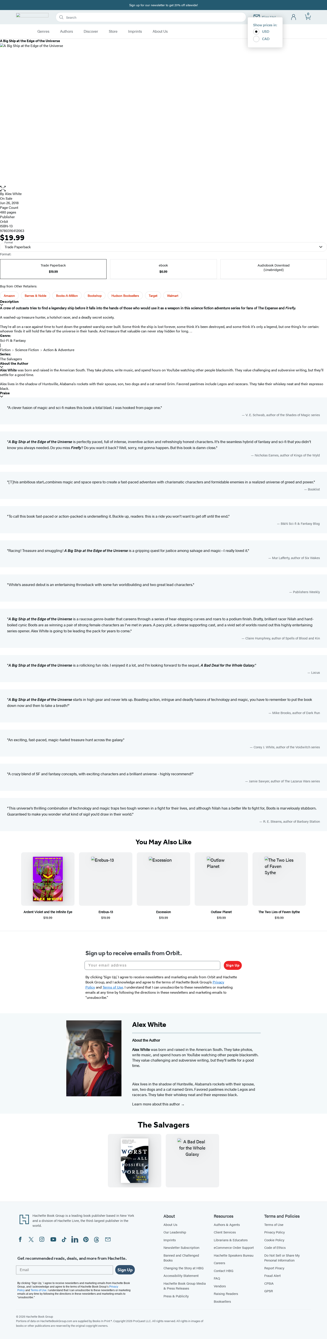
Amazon (9, 295)
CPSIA (269, 1283)
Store (113, 31)
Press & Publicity (176, 1296)
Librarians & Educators (231, 1239)
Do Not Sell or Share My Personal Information (282, 1258)
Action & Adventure (58, 349)
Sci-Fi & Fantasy (13, 340)
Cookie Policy (274, 1239)
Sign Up (233, 965)
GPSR (268, 1290)
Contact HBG (223, 1270)
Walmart (172, 295)
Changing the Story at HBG (184, 1268)
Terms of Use (273, 1224)
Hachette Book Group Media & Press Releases (185, 1286)
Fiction (5, 349)
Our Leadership (175, 1232)
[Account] (294, 17)
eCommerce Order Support (234, 1247)
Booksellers (222, 1301)
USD (265, 31)
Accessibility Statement (181, 1275)
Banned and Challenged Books (181, 1258)
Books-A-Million (67, 295)
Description (9, 301)
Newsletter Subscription (181, 1247)
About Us (160, 31)
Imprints (135, 31)
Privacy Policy (274, 1232)
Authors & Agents (227, 1224)
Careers (219, 1262)
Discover (91, 31)
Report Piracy (274, 1268)
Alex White (13, 193)
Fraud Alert (272, 1275)
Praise (5, 393)
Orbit (4, 221)
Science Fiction (27, 349)
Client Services (225, 1232)
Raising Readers (226, 1293)
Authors (66, 31)
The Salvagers (11, 358)
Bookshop (95, 295)
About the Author (14, 363)
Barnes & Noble (35, 295)
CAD (266, 38)
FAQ (217, 1278)
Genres (43, 31)
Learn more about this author (156, 1104)
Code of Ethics (275, 1247)
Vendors (220, 1286)
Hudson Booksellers (125, 295)
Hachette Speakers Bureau (233, 1255)
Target (153, 295)
